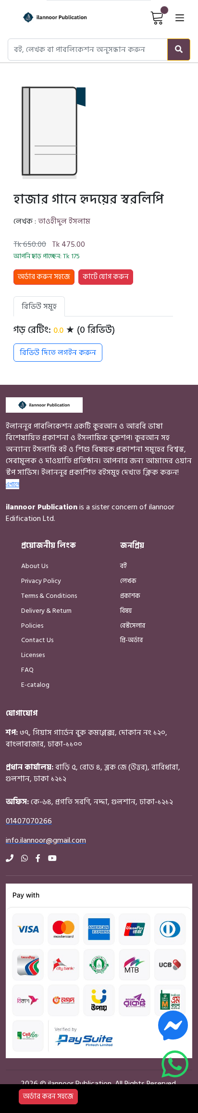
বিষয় (126, 610)
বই (123, 565)
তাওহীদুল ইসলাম (64, 221)
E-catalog (35, 684)
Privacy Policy (41, 580)
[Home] (46, 17)
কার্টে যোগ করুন (106, 277)
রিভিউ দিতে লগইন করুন (58, 352)
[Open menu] (179, 17)
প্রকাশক (130, 595)
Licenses (33, 654)
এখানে (12, 484)
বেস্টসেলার (132, 625)
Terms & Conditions (49, 595)
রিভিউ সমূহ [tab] (39, 306)
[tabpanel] (93, 343)
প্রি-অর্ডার (131, 639)
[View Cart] (157, 17)
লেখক (128, 580)
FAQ (27, 669)
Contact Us (37, 639)
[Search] (178, 49)
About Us (34, 565)
